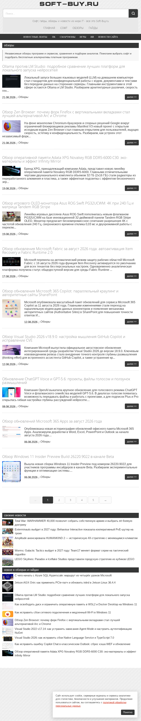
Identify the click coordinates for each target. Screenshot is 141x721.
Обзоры (78, 28)
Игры (83, 37)
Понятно (127, 712)
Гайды (93, 28)
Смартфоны (67, 37)
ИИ (92, 37)
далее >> (132, 97)
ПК (53, 37)
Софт (63, 28)
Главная (49, 28)
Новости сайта (108, 37)
